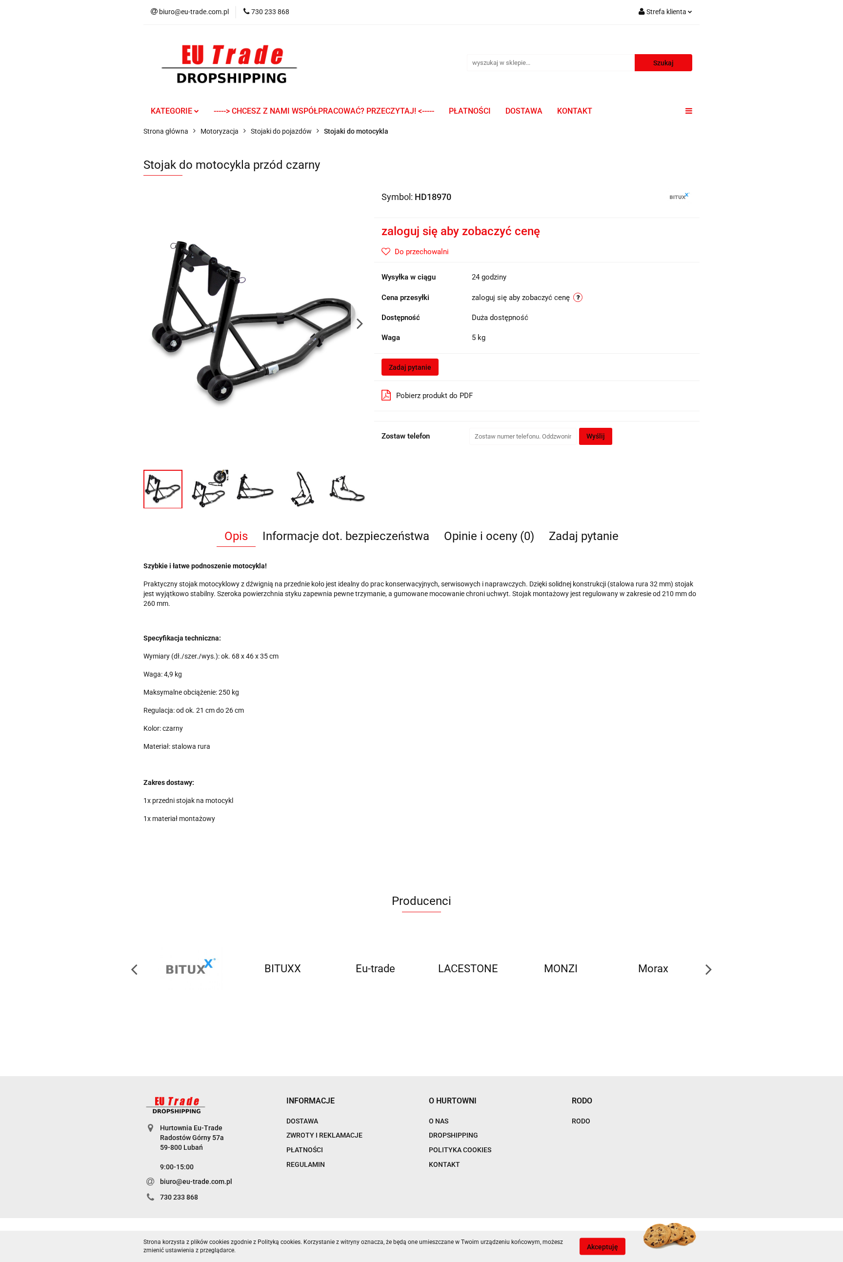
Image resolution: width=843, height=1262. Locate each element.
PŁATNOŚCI (470, 111)
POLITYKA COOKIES (460, 1150)
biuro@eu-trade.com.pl (196, 1181)
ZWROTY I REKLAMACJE (324, 1135)
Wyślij (595, 436)
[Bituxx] (679, 196)
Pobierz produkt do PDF (434, 395)
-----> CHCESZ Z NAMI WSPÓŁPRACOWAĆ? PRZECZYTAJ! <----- (324, 111)
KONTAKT (574, 111)
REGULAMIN (305, 1164)
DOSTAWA (523, 111)
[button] (310, 1101)
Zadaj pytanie (410, 367)
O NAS (438, 1121)
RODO (581, 1121)
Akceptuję (602, 1246)
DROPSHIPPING (453, 1135)
